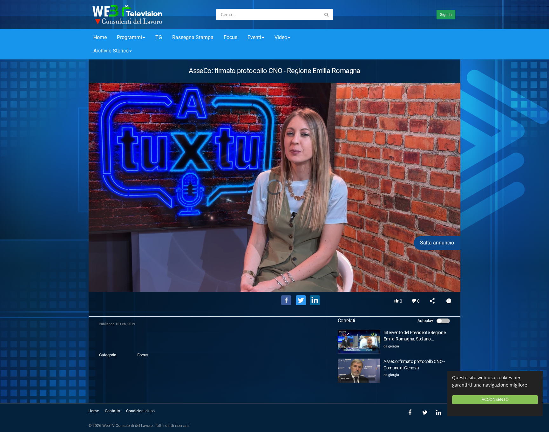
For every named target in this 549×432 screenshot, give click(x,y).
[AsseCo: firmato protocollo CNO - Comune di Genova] (359, 371)
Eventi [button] (254, 37)
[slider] (274, 277)
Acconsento (495, 399)
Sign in (446, 14)
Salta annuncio (437, 243)
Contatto (112, 411)
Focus (230, 37)
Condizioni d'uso (140, 411)
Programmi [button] (129, 37)
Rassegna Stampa (193, 37)
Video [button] (280, 37)
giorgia (393, 346)
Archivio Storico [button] (111, 51)
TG (158, 37)
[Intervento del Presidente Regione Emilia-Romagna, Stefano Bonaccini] (359, 341)
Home (100, 37)
